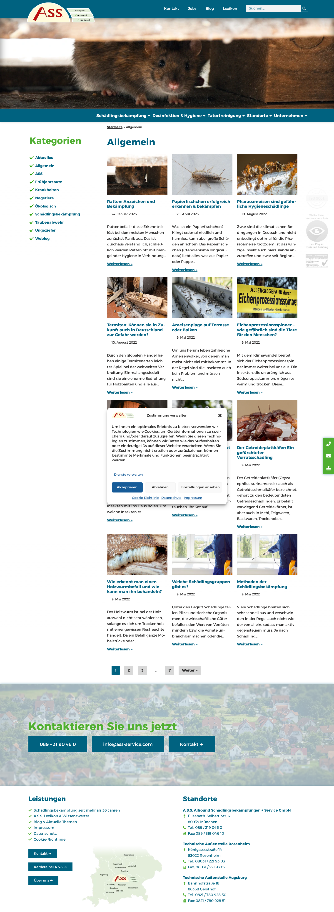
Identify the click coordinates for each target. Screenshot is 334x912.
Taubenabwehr (49, 222)
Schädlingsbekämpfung (121, 115)
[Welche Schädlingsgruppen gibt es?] (202, 554)
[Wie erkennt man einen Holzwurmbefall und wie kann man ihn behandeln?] (137, 554)
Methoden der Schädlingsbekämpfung (262, 584)
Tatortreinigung (224, 115)
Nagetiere (44, 198)
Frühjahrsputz (48, 182)
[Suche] (304, 8)
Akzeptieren (127, 487)
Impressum (193, 498)
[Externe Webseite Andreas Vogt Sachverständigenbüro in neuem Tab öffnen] (328, 468)
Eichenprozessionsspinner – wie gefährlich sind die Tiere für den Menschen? (267, 329)
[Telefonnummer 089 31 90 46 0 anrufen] (328, 444)
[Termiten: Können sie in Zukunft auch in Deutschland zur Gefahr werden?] (137, 297)
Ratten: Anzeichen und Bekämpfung (131, 204)
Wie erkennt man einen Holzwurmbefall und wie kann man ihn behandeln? (134, 586)
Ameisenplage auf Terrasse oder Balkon (200, 327)
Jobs (192, 8)
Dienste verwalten (128, 474)
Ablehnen (160, 487)
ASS (38, 174)
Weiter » (189, 670)
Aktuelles (44, 157)
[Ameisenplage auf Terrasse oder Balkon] (202, 297)
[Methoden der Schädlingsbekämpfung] (267, 554)
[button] (220, 415)
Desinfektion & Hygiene (177, 115)
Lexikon (230, 8)
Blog (210, 8)
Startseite (114, 127)
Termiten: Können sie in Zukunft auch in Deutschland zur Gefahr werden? (136, 329)
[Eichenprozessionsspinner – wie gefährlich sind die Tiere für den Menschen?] (267, 297)
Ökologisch (45, 206)
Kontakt (171, 8)
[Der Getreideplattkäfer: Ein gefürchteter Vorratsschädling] (267, 420)
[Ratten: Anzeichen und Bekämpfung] (137, 174)
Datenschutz (171, 498)
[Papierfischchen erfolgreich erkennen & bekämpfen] (202, 174)
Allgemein (45, 166)
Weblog (42, 238)
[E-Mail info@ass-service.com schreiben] (328, 456)
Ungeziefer (45, 230)
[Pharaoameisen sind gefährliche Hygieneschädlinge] (267, 174)
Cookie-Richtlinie (145, 498)
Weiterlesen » (119, 263)
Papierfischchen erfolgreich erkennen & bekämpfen (201, 204)
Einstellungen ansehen (200, 487)
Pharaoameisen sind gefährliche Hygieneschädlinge (266, 204)
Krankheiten (47, 190)
